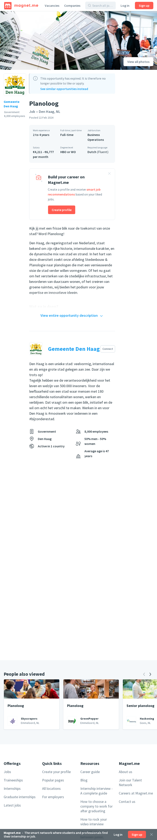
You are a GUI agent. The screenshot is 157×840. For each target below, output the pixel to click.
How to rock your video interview (93, 821)
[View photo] (52, 40)
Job (32, 111)
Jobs (7, 771)
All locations (51, 788)
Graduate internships (20, 796)
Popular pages (53, 780)
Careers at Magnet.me (136, 793)
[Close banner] (109, 174)
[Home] (21, 5)
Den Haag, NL (49, 111)
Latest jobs (12, 805)
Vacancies (52, 5)
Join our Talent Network (130, 782)
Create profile (62, 210)
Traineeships (13, 780)
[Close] (151, 834)
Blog (83, 780)
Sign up (144, 5)
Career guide (90, 771)
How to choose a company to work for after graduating (96, 806)
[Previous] (144, 674)
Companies (72, 5)
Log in (125, 5)
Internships (12, 788)
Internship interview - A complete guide (96, 791)
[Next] (150, 674)
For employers (53, 796)
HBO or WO (68, 152)
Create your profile (56, 771)
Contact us (127, 801)
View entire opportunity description (69, 315)
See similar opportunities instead (64, 89)
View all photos (138, 62)
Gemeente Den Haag (11, 104)
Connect (107, 349)
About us (125, 771)
